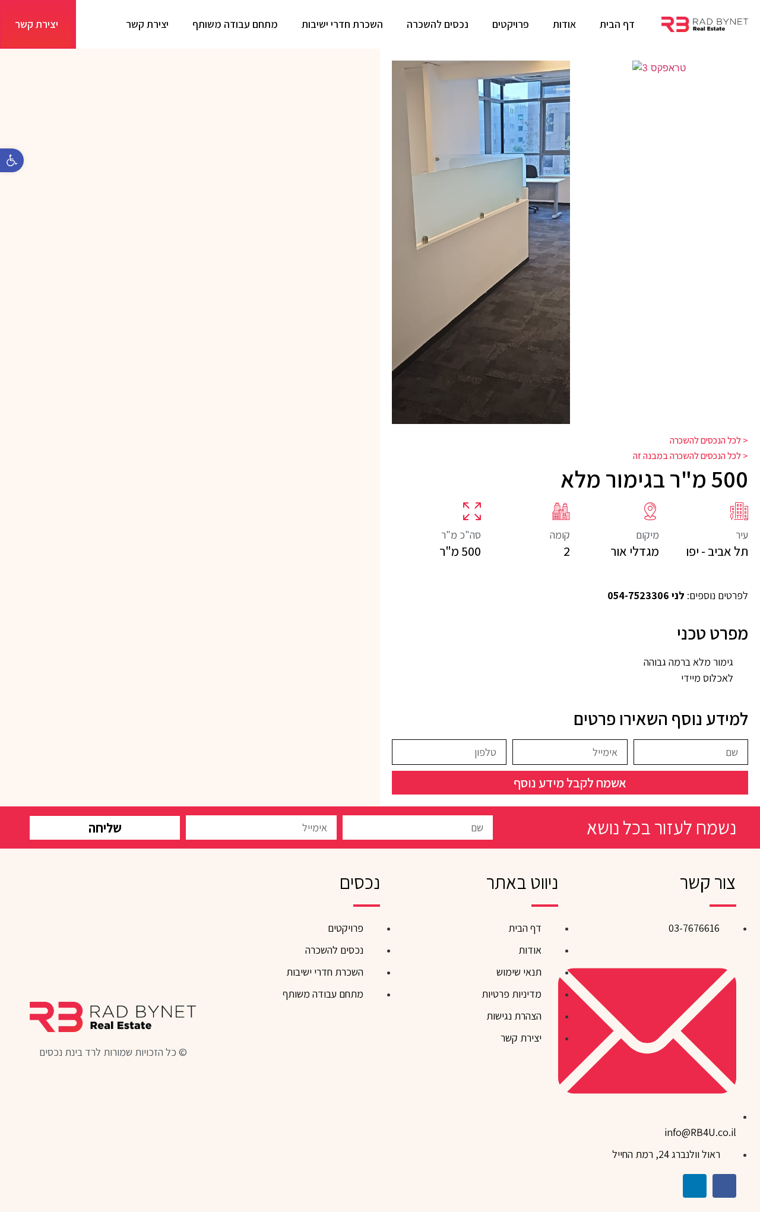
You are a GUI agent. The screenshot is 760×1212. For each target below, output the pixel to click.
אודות (564, 24)
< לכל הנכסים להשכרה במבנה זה (690, 456)
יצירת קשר (147, 24)
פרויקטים (510, 24)
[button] (404, 242)
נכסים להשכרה (437, 24)
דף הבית (617, 24)
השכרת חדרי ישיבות (342, 24)
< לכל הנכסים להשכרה (709, 440)
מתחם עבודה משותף (235, 24)
